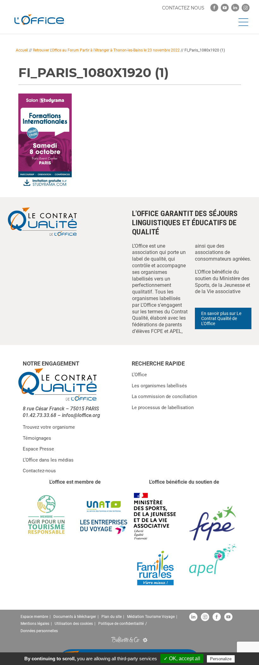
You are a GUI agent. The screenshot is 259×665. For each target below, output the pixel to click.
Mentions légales (35, 623)
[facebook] (214, 8)
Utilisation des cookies (74, 623)
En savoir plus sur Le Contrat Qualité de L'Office (221, 318)
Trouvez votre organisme (49, 427)
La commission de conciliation (164, 396)
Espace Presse (38, 449)
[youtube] (225, 8)
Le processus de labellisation (163, 407)
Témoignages (37, 438)
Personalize (221, 658)
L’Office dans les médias (48, 460)
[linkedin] (235, 8)
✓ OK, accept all (182, 658)
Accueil (22, 50)
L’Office (139, 375)
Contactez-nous (39, 471)
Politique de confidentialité (121, 623)
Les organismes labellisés (159, 386)
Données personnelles (39, 631)
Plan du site (111, 616)
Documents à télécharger (74, 616)
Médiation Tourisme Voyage (151, 616)
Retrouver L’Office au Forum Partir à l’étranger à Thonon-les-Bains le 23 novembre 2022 (106, 50)
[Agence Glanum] (145, 640)
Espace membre (34, 616)
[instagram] (246, 8)
